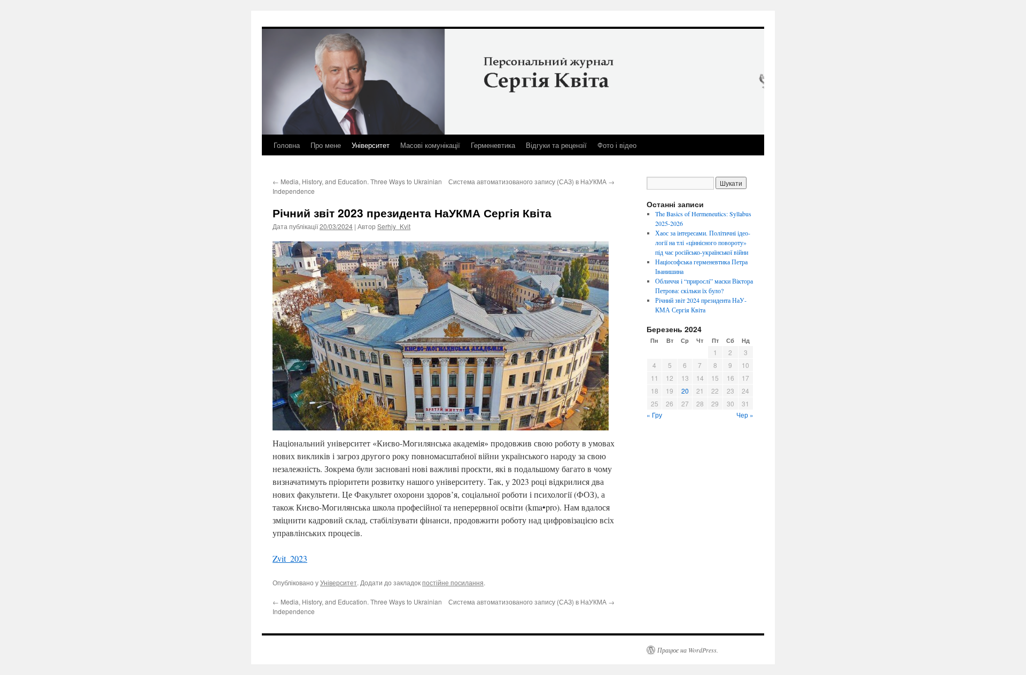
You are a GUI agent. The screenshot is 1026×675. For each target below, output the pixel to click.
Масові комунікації (430, 145)
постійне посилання (453, 582)
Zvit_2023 (290, 558)
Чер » (744, 414)
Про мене (325, 145)
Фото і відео (616, 145)
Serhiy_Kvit (393, 226)
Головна (287, 145)
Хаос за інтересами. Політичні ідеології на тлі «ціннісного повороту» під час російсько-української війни (702, 242)
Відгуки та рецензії (556, 145)
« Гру (654, 414)
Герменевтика (493, 145)
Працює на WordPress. (687, 650)
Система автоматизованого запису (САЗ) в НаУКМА (531, 181)
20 (685, 390)
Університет (371, 145)
